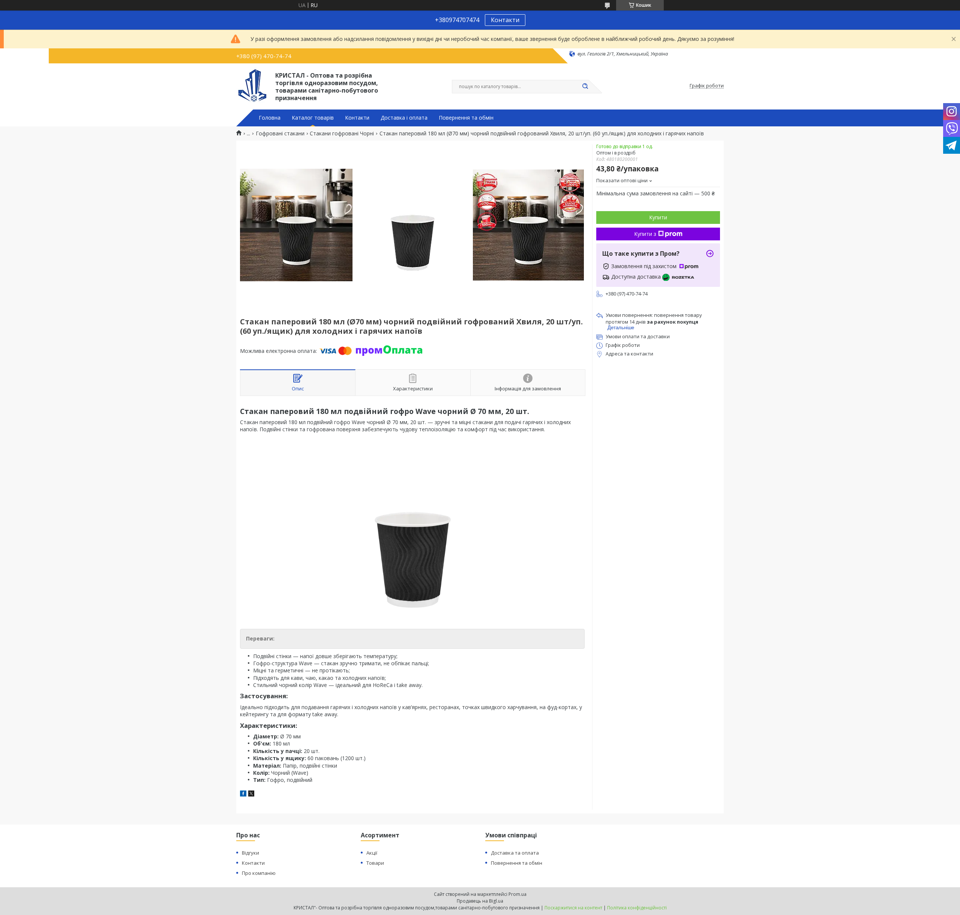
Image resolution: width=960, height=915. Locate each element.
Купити (658, 217)
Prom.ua (517, 894)
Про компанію (259, 873)
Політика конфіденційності (637, 907)
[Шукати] (585, 86)
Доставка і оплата (404, 117)
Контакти (505, 20)
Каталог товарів (313, 117)
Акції (371, 852)
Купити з (645, 233)
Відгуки (250, 852)
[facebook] (243, 794)
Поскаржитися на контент (573, 907)
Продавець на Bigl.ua (480, 901)
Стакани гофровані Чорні (342, 133)
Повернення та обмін (466, 117)
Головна (269, 117)
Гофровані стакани (280, 133)
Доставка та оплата (515, 852)
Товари (375, 863)
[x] (251, 794)
